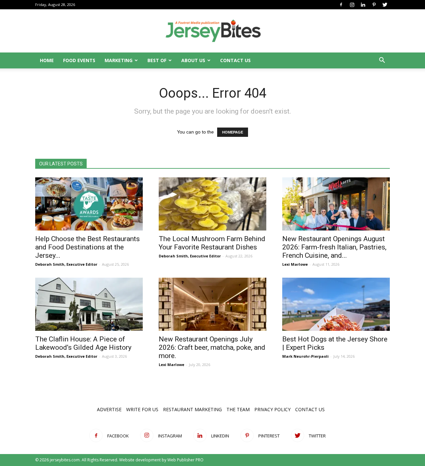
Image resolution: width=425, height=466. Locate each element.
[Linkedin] (363, 4)
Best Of (156, 60)
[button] (382, 61)
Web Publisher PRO (185, 460)
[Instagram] (352, 4)
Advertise (109, 409)
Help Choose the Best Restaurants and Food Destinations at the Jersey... (87, 247)
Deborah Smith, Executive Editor (66, 264)
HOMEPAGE (232, 132)
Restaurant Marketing (192, 409)
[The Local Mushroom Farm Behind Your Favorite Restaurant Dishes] (212, 204)
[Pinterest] (374, 4)
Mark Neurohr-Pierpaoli (305, 356)
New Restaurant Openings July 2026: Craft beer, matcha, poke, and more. (212, 347)
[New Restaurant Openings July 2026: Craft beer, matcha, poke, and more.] (212, 304)
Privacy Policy (272, 409)
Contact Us (235, 60)
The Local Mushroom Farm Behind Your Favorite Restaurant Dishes (212, 243)
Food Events (79, 60)
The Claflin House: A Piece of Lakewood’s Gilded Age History (83, 343)
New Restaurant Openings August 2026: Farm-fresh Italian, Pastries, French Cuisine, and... (334, 247)
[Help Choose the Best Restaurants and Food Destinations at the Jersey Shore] (89, 204)
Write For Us (142, 409)
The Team (238, 409)
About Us (193, 60)
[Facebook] (341, 4)
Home (47, 60)
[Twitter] (385, 4)
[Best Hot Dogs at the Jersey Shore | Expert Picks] (336, 304)
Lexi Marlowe (295, 264)
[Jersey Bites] (212, 31)
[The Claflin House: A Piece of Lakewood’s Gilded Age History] (89, 304)
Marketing (118, 60)
